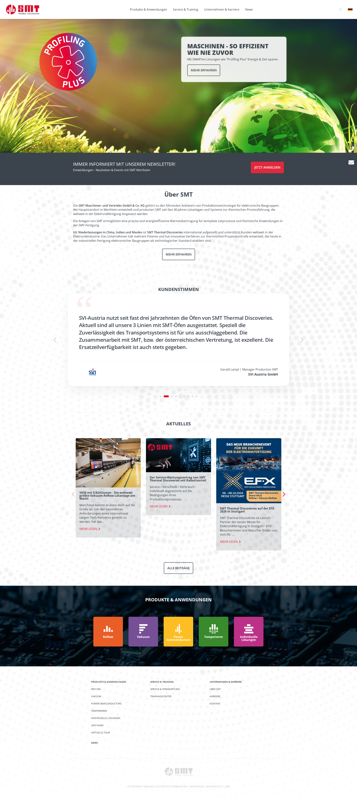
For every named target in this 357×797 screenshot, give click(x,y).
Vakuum (96, 696)
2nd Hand (97, 725)
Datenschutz (214, 786)
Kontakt (215, 703)
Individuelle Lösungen (105, 718)
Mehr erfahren (204, 70)
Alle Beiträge (178, 568)
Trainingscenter (160, 696)
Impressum (197, 786)
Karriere (215, 696)
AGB (227, 786)
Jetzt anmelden (267, 167)
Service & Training (185, 9)
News (249, 9)
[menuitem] (148, 9)
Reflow (96, 689)
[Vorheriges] (55, 340)
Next (284, 494)
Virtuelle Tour (100, 732)
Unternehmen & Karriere (221, 9)
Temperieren (99, 710)
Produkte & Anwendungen (148, 9)
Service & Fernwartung (165, 689)
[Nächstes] (302, 340)
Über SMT (215, 689)
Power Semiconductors (106, 703)
